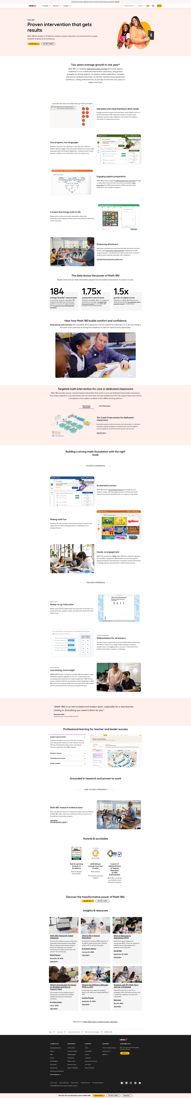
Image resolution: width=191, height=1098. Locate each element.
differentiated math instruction (125, 181)
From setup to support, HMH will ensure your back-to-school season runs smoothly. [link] (95, 2)
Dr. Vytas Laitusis (56, 1002)
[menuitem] (33, 6)
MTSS (115, 556)
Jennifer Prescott (88, 998)
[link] (33, 6)
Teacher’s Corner (56, 753)
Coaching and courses (57, 758)
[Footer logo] (123, 1039)
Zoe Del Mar (118, 951)
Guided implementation (58, 737)
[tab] (86, 406)
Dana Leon (117, 1000)
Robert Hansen (55, 955)
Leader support (55, 763)
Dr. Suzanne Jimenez (89, 949)
